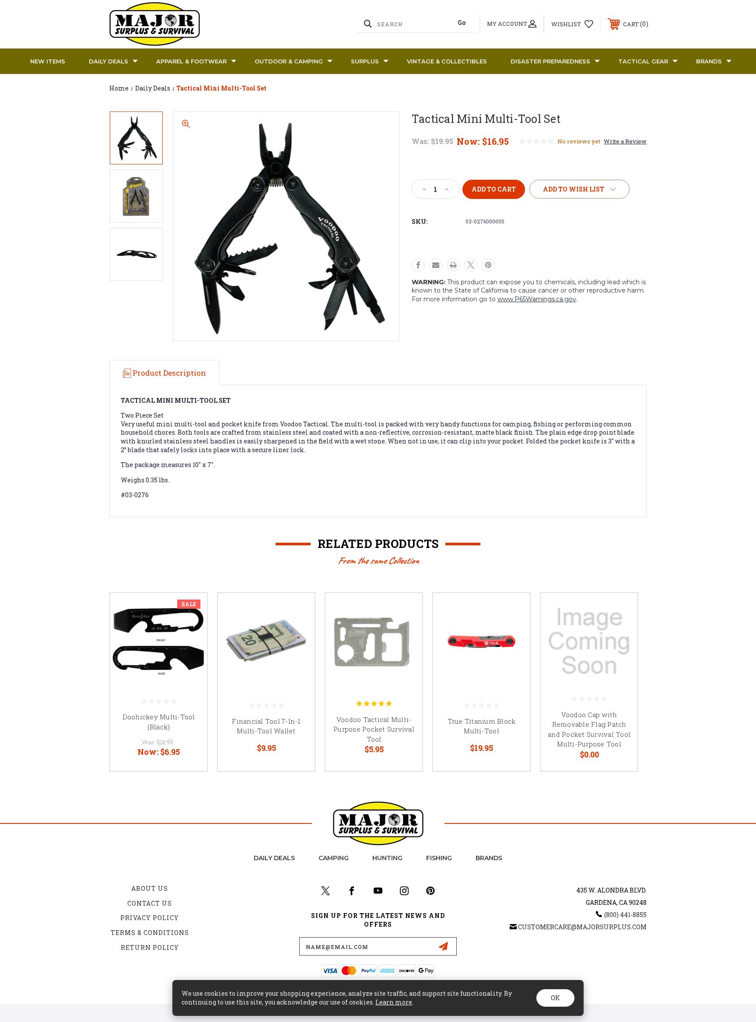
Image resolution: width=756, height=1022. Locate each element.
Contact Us (149, 903)
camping (333, 858)
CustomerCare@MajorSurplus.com (582, 927)
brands (489, 858)
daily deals (274, 858)
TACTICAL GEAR (643, 61)
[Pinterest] (488, 265)
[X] (470, 265)
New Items (47, 61)
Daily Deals (108, 61)
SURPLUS (365, 61)
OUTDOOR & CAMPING (289, 61)
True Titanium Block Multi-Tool (482, 726)
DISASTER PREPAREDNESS (550, 61)
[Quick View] (189, 611)
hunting (387, 858)
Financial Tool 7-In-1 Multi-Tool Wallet (266, 726)
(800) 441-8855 (625, 914)
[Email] (435, 265)
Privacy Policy (149, 918)
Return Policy (150, 947)
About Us (149, 888)
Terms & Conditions (150, 932)
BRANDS (709, 61)
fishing (439, 858)
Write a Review (625, 141)
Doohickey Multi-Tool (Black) (158, 721)
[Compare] (189, 655)
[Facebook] (418, 265)
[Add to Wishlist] (189, 633)
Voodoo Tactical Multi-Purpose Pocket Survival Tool (373, 729)
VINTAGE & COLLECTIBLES (447, 61)
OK (555, 998)
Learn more (393, 1002)
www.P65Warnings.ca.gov (536, 299)
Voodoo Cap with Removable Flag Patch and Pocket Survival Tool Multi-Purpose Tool (589, 729)
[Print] (453, 265)
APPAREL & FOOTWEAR (191, 61)
